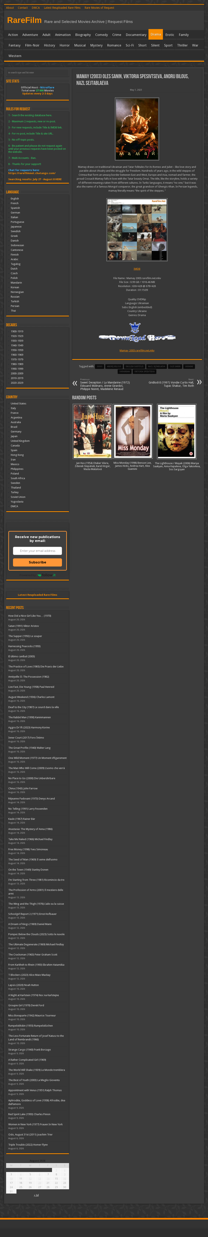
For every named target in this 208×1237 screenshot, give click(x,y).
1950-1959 (17, 350)
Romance (114, 45)
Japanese (16, 226)
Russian (15, 296)
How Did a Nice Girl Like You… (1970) (29, 615)
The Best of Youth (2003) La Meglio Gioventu (34, 1080)
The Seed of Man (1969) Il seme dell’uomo (32, 859)
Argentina (16, 417)
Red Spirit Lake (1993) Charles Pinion (29, 1114)
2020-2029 (17, 382)
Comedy (101, 35)
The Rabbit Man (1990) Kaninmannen (29, 717)
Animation (63, 35)
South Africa (18, 478)
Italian (14, 217)
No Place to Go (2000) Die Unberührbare (31, 778)
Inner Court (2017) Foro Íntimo (26, 737)
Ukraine (189, 366)
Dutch (14, 268)
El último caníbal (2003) (21, 656)
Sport (168, 45)
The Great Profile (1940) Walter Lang (29, 747)
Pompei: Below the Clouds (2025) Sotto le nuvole (36, 934)
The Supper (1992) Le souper (25, 636)
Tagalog (16, 263)
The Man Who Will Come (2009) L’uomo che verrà (36, 768)
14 (48, 1178)
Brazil (14, 426)
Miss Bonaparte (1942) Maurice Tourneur (32, 1015)
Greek (14, 235)
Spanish (15, 207)
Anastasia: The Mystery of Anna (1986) (30, 829)
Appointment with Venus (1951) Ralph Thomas (35, 1090)
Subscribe (37, 562)
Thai (13, 310)
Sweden (15, 482)
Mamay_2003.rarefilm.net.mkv (137, 350)
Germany (16, 431)
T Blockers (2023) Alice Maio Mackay (29, 974)
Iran (13, 459)
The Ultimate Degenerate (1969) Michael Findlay (36, 944)
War (195, 45)
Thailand (16, 487)
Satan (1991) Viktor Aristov (23, 625)
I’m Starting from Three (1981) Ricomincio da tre (36, 879)
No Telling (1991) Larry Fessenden (28, 808)
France (14, 412)
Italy (13, 408)
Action (13, 35)
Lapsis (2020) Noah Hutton (23, 985)
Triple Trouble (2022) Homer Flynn (28, 1144)
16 (64, 1178)
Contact (23, 7)
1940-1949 (17, 345)
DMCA (36, 7)
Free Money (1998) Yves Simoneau (28, 849)
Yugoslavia (17, 501)
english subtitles (134, 366)
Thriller (182, 45)
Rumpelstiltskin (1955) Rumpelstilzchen (30, 1025)
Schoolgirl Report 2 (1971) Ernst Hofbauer (32, 913)
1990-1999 (17, 368)
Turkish (15, 301)
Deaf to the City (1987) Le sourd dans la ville (33, 707)
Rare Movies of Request (99, 7)
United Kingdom (20, 440)
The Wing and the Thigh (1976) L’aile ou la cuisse (36, 903)
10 (11, 1178)
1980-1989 (17, 364)
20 (39, 1182)
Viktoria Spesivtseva (144, 371)
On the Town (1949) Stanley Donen (28, 869)
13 (39, 1178)
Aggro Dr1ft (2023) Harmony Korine (29, 727)
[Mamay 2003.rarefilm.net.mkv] (137, 229)
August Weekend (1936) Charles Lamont (31, 697)
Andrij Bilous (114, 366)
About (10, 7)
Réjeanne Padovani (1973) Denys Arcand (31, 798)
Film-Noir (32, 45)
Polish (14, 277)
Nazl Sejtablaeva (156, 366)
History (49, 45)
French (14, 203)
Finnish (15, 254)
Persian (15, 306)
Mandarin (16, 282)
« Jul (36, 1195)
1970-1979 (17, 359)
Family (184, 35)
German (15, 212)
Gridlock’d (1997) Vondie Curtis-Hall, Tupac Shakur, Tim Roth (171, 382)
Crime (116, 35)
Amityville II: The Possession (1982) (28, 676)
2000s (99, 366)
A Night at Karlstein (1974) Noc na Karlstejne (33, 995)
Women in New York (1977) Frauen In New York (35, 1124)
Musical (80, 45)
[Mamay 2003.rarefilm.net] (137, 128)
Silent (155, 45)
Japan (14, 436)
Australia (16, 422)
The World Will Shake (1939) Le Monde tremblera (36, 1069)
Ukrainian (124, 371)
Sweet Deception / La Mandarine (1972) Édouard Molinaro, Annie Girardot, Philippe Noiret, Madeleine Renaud (105, 384)
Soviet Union (18, 496)
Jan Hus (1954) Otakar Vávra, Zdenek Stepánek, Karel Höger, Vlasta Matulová (92, 466)
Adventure (30, 35)
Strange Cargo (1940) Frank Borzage (29, 1049)
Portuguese (17, 221)
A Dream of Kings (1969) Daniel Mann (30, 924)
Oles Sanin (175, 366)
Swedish (16, 231)
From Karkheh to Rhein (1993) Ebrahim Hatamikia (36, 964)
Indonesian (17, 245)
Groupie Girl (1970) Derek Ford (26, 1005)
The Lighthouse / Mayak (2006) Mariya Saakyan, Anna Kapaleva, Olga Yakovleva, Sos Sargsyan (176, 466)
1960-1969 (17, 354)
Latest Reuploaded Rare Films (62, 7)
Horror (65, 45)
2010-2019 (17, 378)
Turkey (14, 492)
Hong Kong (17, 454)
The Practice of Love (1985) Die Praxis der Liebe (36, 666)
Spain (14, 450)
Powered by (28, 575)
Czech (14, 273)
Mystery (96, 45)
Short (142, 45)
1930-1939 (17, 340)
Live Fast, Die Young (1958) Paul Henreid (31, 686)
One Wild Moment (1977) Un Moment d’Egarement (37, 757)
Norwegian (17, 292)
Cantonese (17, 249)
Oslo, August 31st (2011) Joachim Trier (30, 1134)
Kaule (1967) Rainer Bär (21, 818)
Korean (15, 287)
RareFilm (24, 20)
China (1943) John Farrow (23, 788)
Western (15, 56)
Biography (83, 35)
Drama (156, 34)
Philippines (17, 468)
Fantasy (15, 45)
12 (30, 1178)
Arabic (14, 259)
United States (18, 403)
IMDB (137, 268)
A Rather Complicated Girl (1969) (27, 1059)
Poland (15, 473)
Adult (46, 35)
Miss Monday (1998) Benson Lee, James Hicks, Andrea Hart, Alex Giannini (133, 465)
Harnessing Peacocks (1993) (24, 646)
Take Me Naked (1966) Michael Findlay (30, 839)
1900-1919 (17, 331)
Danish (15, 240)
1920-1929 (17, 336)
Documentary (136, 35)
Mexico (15, 464)
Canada (15, 445)
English (15, 198)
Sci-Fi (130, 45)
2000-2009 (17, 373)
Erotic (169, 35)
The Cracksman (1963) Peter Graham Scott (32, 954)
